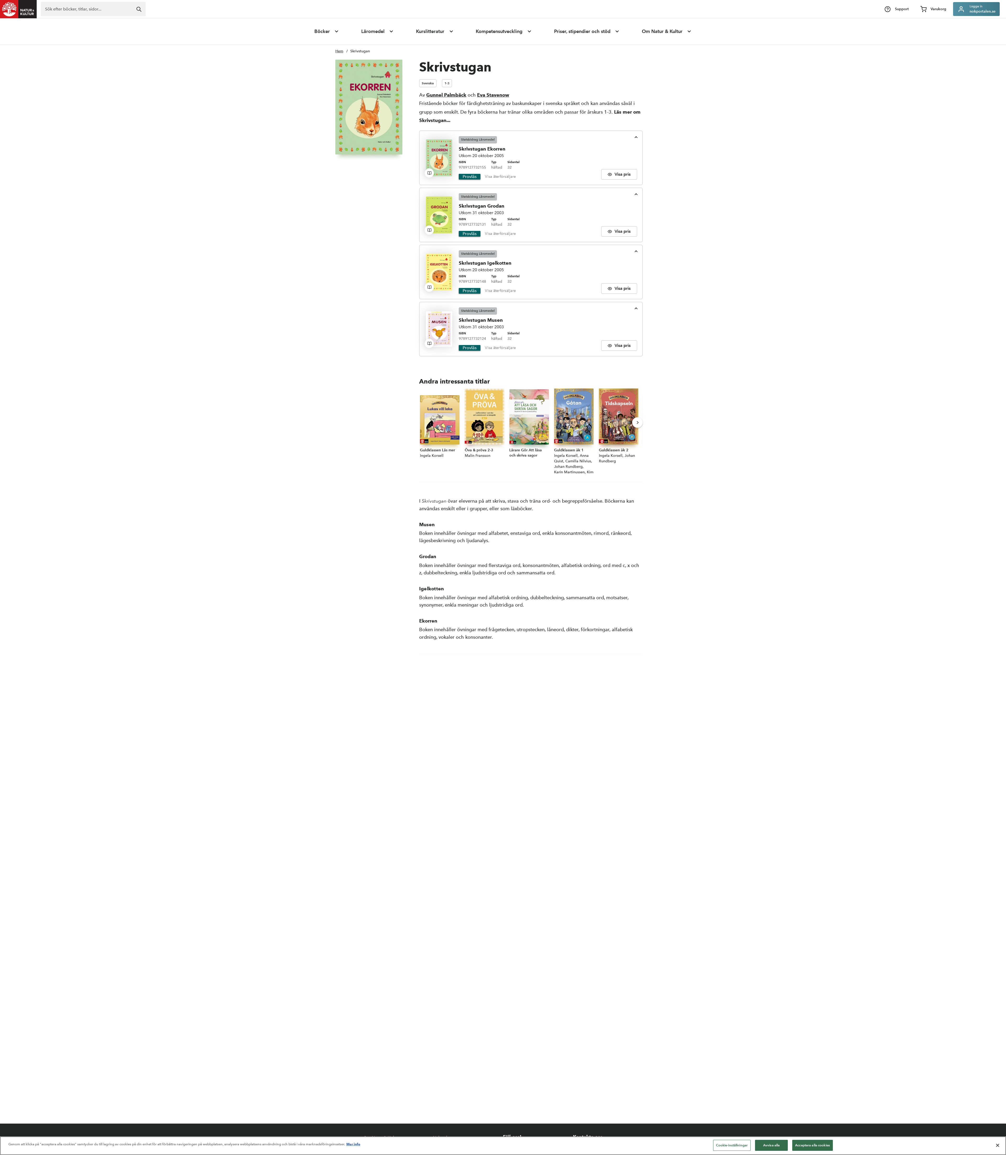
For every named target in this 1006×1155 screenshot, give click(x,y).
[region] (503, 1145)
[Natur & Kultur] (18, 9)
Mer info (353, 1144)
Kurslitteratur (430, 31)
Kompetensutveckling (499, 31)
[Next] (637, 422)
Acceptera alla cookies (812, 1145)
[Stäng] (997, 1145)
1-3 (447, 83)
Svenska (428, 83)
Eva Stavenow (493, 95)
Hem (339, 51)
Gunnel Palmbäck (446, 95)
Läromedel (373, 31)
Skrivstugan (360, 51)
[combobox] (93, 9)
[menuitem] (326, 31)
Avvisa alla (771, 1145)
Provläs (470, 176)
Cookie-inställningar (732, 1145)
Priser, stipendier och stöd (582, 31)
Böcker (322, 31)
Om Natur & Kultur (662, 31)
